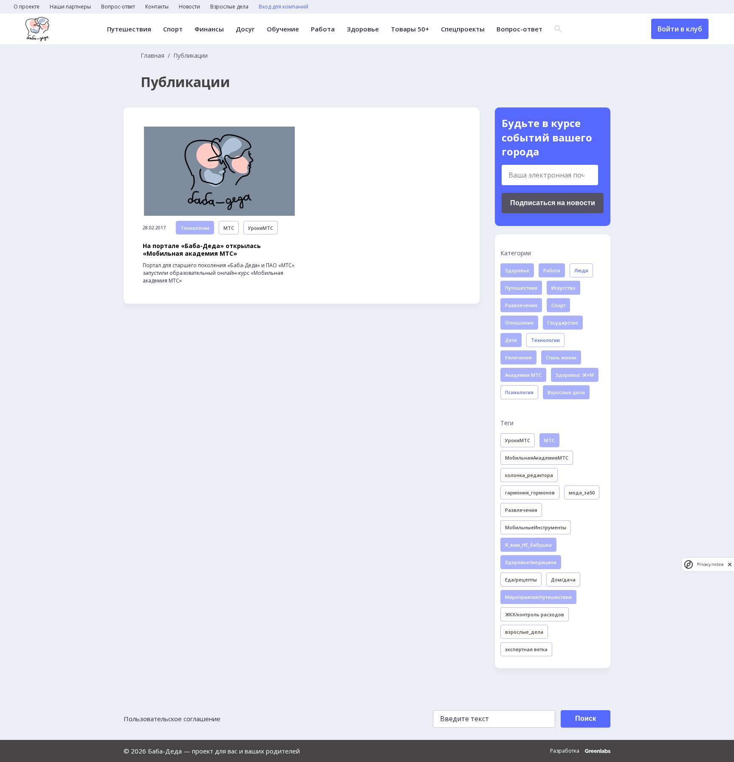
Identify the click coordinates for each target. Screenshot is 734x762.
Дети (511, 340)
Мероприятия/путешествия (538, 597)
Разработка (565, 751)
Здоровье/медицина (530, 562)
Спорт (173, 29)
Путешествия (129, 29)
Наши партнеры (70, 6)
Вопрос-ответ (118, 6)
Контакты (157, 6)
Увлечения (518, 357)
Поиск (585, 718)
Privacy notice (710, 564)
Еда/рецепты (521, 579)
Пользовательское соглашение (172, 718)
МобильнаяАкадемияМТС (536, 457)
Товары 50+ (410, 29)
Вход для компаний (283, 6)
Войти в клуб (680, 29)
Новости (189, 6)
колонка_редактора (529, 475)
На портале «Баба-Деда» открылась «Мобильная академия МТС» (202, 249)
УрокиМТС (260, 228)
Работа (323, 29)
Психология (519, 392)
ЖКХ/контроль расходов (534, 614)
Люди (581, 270)
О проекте (27, 6)
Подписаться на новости (552, 202)
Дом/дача (563, 579)
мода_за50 (582, 492)
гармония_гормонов (530, 492)
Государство (563, 322)
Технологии (195, 228)
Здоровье (363, 29)
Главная (152, 55)
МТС (228, 228)
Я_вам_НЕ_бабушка (528, 545)
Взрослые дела (229, 6)
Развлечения (521, 305)
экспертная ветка (526, 649)
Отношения (519, 322)
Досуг (245, 29)
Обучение (283, 29)
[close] (729, 564)
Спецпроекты (463, 29)
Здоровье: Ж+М (575, 375)
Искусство (563, 288)
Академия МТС (523, 375)
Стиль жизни (561, 357)
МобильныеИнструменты (535, 527)
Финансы (209, 29)
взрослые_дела (524, 632)
